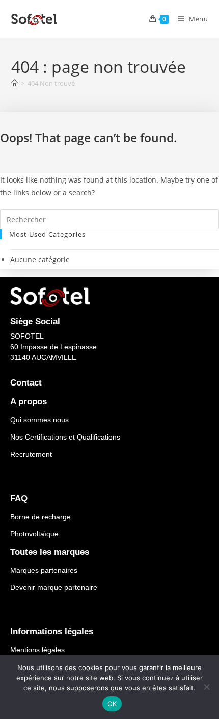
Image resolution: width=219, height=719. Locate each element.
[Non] (206, 687)
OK (112, 704)
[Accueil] (14, 83)
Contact (26, 383)
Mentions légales (37, 650)
